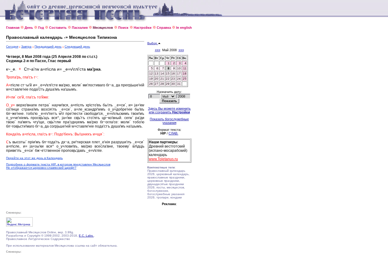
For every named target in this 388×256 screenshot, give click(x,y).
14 (162, 73)
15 (167, 73)
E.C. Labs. (86, 235)
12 (151, 73)
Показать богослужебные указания (169, 121)
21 (162, 78)
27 (156, 83)
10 (179, 68)
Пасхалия (80, 27)
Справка (164, 27)
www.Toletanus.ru (163, 159)
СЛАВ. (173, 133)
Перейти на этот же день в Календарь (34, 158)
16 (173, 73)
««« (157, 50)
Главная (12, 27)
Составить (58, 27)
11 (184, 68)
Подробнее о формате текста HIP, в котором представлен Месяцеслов (58, 164)
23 (173, 78)
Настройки (143, 27)
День (29, 27)
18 (184, 73)
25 (184, 78)
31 (179, 83)
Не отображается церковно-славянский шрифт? (41, 167)
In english (184, 27)
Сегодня (12, 46)
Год (41, 27)
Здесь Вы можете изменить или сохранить (169, 110)
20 (156, 78)
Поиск (123, 27)
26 (151, 83)
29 (167, 83)
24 (179, 78)
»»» (181, 50)
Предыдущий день (48, 46)
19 (151, 78)
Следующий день (77, 46)
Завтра (26, 46)
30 (173, 83)
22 (167, 78)
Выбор (152, 43)
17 (179, 73)
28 (162, 83)
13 (156, 73)
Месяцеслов (103, 27)
